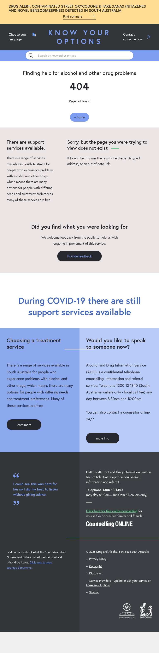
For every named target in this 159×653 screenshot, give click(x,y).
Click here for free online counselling (111, 511)
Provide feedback (79, 256)
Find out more (73, 16)
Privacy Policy (97, 559)
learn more (24, 424)
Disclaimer (95, 573)
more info (102, 438)
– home (79, 117)
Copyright (95, 566)
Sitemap (94, 592)
